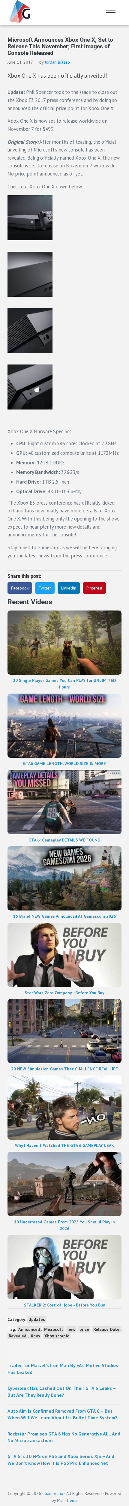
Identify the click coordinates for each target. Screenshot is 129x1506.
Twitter (45, 588)
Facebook (19, 588)
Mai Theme (67, 1500)
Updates (36, 1319)
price (84, 1329)
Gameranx (53, 1493)
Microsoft (53, 1329)
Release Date (106, 1329)
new (71, 1329)
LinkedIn (68, 588)
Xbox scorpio (56, 1336)
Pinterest (94, 588)
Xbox (35, 1336)
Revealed (17, 1336)
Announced (29, 1329)
